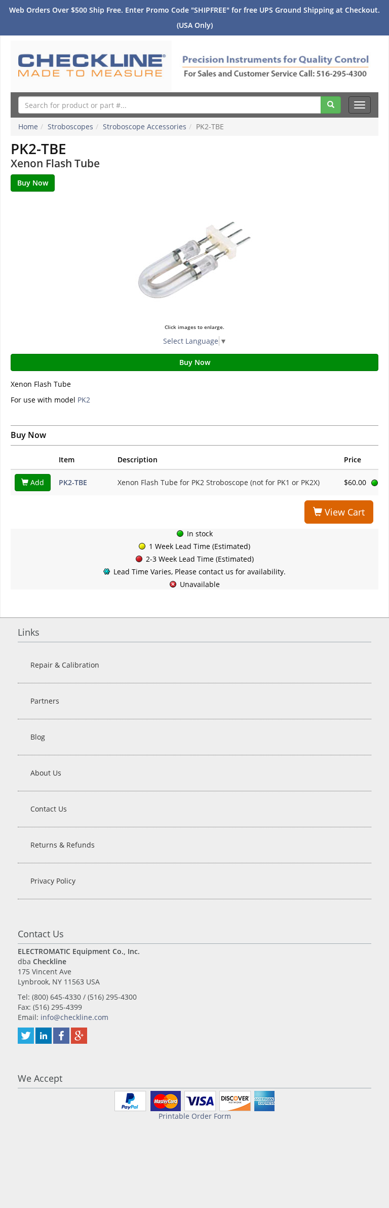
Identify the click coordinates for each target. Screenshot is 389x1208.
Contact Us (48, 809)
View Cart (343, 512)
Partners (44, 701)
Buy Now (194, 362)
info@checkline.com (74, 1017)
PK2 (83, 400)
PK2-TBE (73, 482)
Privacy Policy (52, 881)
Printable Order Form (195, 1116)
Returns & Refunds (62, 845)
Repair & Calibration (64, 665)
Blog (37, 737)
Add (36, 482)
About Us (45, 773)
